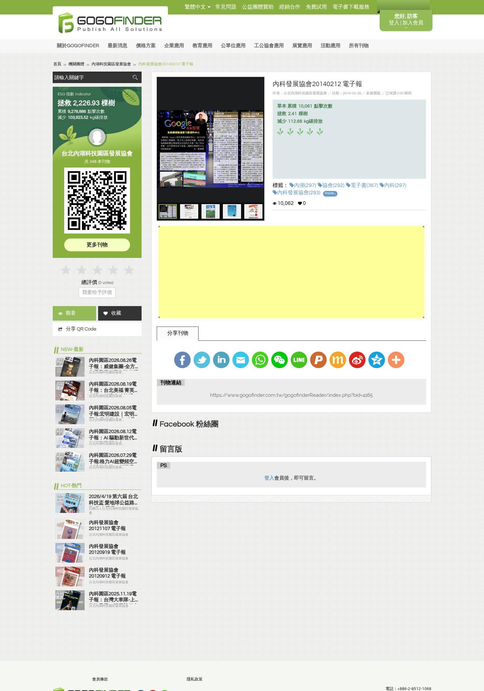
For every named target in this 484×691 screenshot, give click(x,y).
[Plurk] (318, 360)
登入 (269, 478)
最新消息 (117, 45)
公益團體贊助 (258, 7)
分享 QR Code (81, 329)
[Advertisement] (291, 272)
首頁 (57, 64)
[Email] (240, 360)
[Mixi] (338, 360)
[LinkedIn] (221, 360)
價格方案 (146, 45)
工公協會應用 (269, 45)
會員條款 (100, 679)
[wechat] (279, 360)
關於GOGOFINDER (78, 45)
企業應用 (174, 45)
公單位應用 (233, 45)
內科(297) (395, 185)
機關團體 (76, 64)
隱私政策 (194, 679)
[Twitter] (202, 360)
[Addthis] (396, 360)
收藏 (116, 313)
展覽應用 (302, 45)
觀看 (71, 313)
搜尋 (135, 77)
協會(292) (333, 185)
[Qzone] (376, 360)
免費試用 (316, 7)
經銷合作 (289, 7)
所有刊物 (359, 45)
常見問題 (225, 7)
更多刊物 (97, 244)
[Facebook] (182, 360)
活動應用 (330, 45)
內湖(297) (305, 185)
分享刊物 (177, 333)
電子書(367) (364, 185)
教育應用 (202, 45)
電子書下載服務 (351, 7)
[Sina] (357, 360)
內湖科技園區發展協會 (111, 64)
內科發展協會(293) (298, 192)
